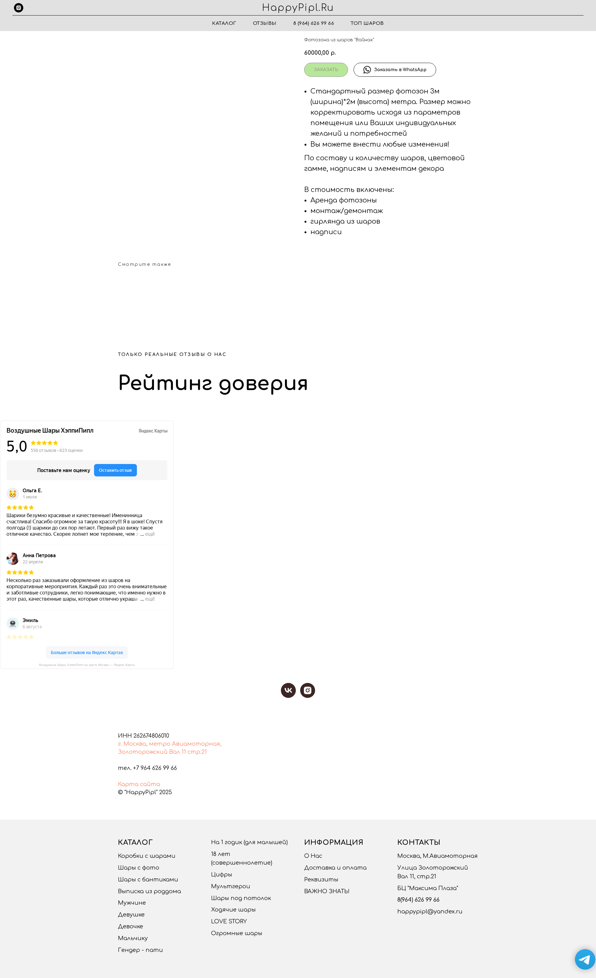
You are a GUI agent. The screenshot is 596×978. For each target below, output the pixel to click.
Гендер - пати (140, 950)
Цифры (221, 874)
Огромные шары (236, 933)
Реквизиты (321, 879)
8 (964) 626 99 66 (313, 23)
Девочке (130, 926)
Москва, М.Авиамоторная (437, 856)
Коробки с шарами (146, 856)
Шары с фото (138, 868)
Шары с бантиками (148, 879)
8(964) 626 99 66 (418, 900)
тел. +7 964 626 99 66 (147, 768)
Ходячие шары (233, 910)
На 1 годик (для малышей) (249, 842)
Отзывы (265, 23)
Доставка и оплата (335, 868)
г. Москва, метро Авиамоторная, (169, 744)
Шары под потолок (241, 898)
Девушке (131, 915)
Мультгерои (230, 886)
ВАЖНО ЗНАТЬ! (327, 891)
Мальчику (133, 938)
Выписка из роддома (149, 891)
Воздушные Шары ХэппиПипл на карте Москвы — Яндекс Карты (87, 664)
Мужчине (132, 903)
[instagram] (18, 7)
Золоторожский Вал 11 (152, 752)
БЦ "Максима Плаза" (427, 888)
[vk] (288, 690)
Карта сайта (139, 784)
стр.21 (197, 752)
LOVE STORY (229, 921)
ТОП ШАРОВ (367, 23)
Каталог (224, 23)
